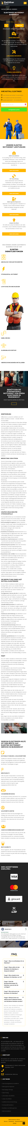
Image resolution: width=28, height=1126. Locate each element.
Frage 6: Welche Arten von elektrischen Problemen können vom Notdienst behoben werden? (13, 999)
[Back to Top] (24, 1123)
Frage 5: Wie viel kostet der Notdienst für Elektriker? (11, 992)
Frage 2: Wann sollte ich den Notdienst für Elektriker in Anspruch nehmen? (12, 969)
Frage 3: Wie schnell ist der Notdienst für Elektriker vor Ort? (13, 976)
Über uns (19, 25)
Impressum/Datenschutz (20, 1121)
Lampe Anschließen (7, 1098)
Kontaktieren (11, 1121)
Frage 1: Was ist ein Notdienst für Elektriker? (13, 962)
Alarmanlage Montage (8, 350)
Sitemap (14, 1123)
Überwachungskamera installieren (10, 1083)
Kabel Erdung (5, 338)
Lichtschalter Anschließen (10, 286)
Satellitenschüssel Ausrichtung (9, 1102)
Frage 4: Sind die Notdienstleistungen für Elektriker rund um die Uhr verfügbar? (11, 984)
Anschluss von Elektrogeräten (11, 262)
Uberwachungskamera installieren (13, 362)
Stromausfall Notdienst (9, 274)
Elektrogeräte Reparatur (8, 1086)
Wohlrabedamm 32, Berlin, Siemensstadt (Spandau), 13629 (15, 1066)
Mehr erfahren (14, 170)
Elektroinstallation (6, 1111)
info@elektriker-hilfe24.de (11, 1074)
